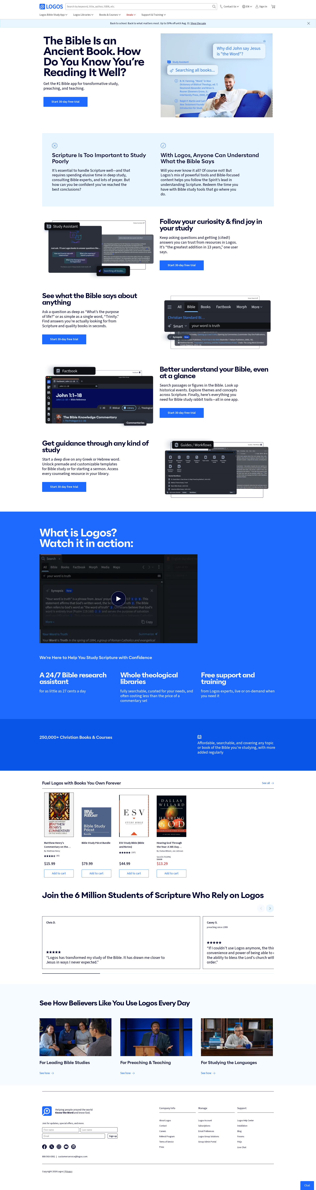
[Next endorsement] (270, 908)
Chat (307, 1185)
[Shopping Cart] (273, 7)
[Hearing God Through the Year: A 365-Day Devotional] (171, 815)
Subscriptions (204, 1125)
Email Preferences (206, 1131)
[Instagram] (59, 1146)
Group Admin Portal (207, 1141)
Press (161, 1147)
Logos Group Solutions (208, 1136)
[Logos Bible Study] (51, 6)
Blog (239, 1131)
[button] (119, 598)
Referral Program (167, 1136)
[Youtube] (66, 1146)
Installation (242, 1125)
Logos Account (205, 1120)
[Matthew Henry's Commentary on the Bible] (59, 815)
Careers (162, 1131)
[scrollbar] (158, 973)
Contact (163, 1125)
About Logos (165, 1120)
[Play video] (118, 598)
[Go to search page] (214, 6)
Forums (240, 1136)
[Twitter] (51, 1146)
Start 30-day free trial (65, 102)
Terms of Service (166, 1141)
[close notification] (308, 23)
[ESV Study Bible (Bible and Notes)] (134, 815)
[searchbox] (141, 6)
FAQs (239, 1141)
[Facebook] (44, 1146)
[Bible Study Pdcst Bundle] (96, 815)
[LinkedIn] (73, 1146)
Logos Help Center (245, 1120)
